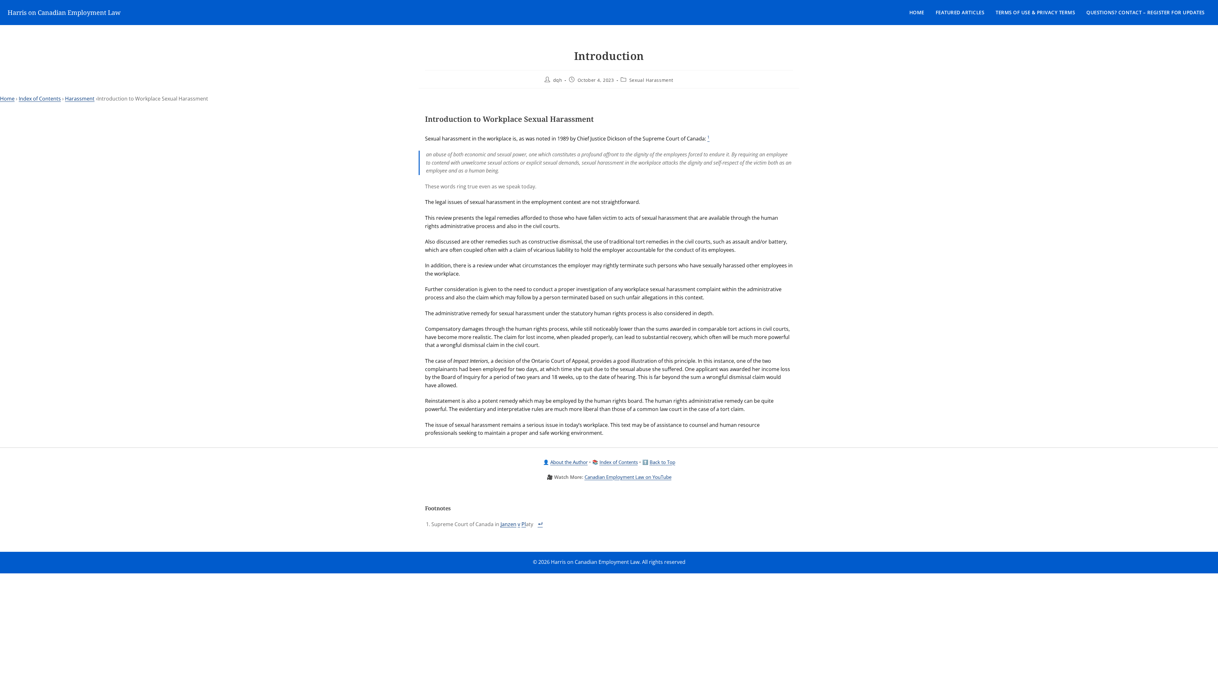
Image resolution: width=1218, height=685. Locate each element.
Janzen (508, 524)
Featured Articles (960, 12)
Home (916, 12)
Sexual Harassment (651, 80)
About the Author (569, 462)
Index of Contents (40, 98)
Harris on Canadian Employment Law (64, 12)
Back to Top (662, 462)
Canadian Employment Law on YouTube (628, 477)
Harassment (80, 98)
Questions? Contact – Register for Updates (1145, 12)
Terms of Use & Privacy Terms (1035, 12)
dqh (557, 80)
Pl (523, 524)
